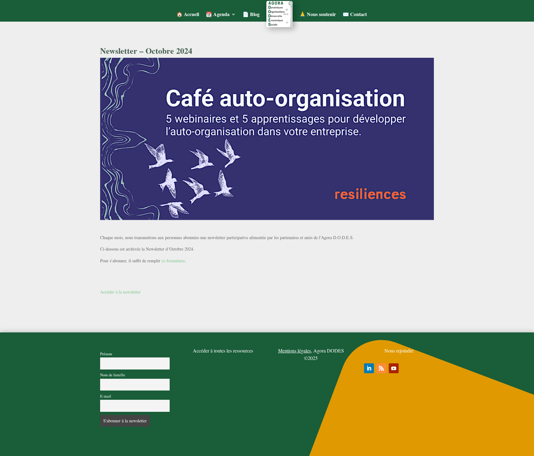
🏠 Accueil (187, 14)
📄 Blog (251, 14)
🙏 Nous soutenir (317, 14)
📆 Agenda (218, 14)
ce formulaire (173, 261)
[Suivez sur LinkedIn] (369, 368)
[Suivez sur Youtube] (394, 368)
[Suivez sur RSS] (381, 368)
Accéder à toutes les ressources (223, 350)
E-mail (105, 396)
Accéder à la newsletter (120, 292)
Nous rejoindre (398, 350)
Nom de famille (112, 375)
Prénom (106, 354)
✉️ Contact (355, 14)
